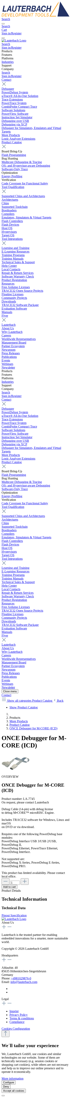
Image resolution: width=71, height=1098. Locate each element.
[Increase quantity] (25, 881)
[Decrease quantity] (5, 881)
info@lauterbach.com (23, 982)
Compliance (16, 1022)
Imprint (14, 1011)
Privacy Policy (18, 1014)
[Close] (3, 1095)
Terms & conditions (21, 1018)
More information (12, 1078)
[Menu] (3, 23)
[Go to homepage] (35, 15)
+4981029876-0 (21, 978)
